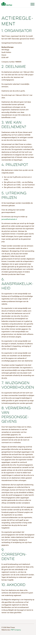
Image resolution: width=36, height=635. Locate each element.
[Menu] (33, 4)
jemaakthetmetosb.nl (9, 219)
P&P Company (16, 630)
